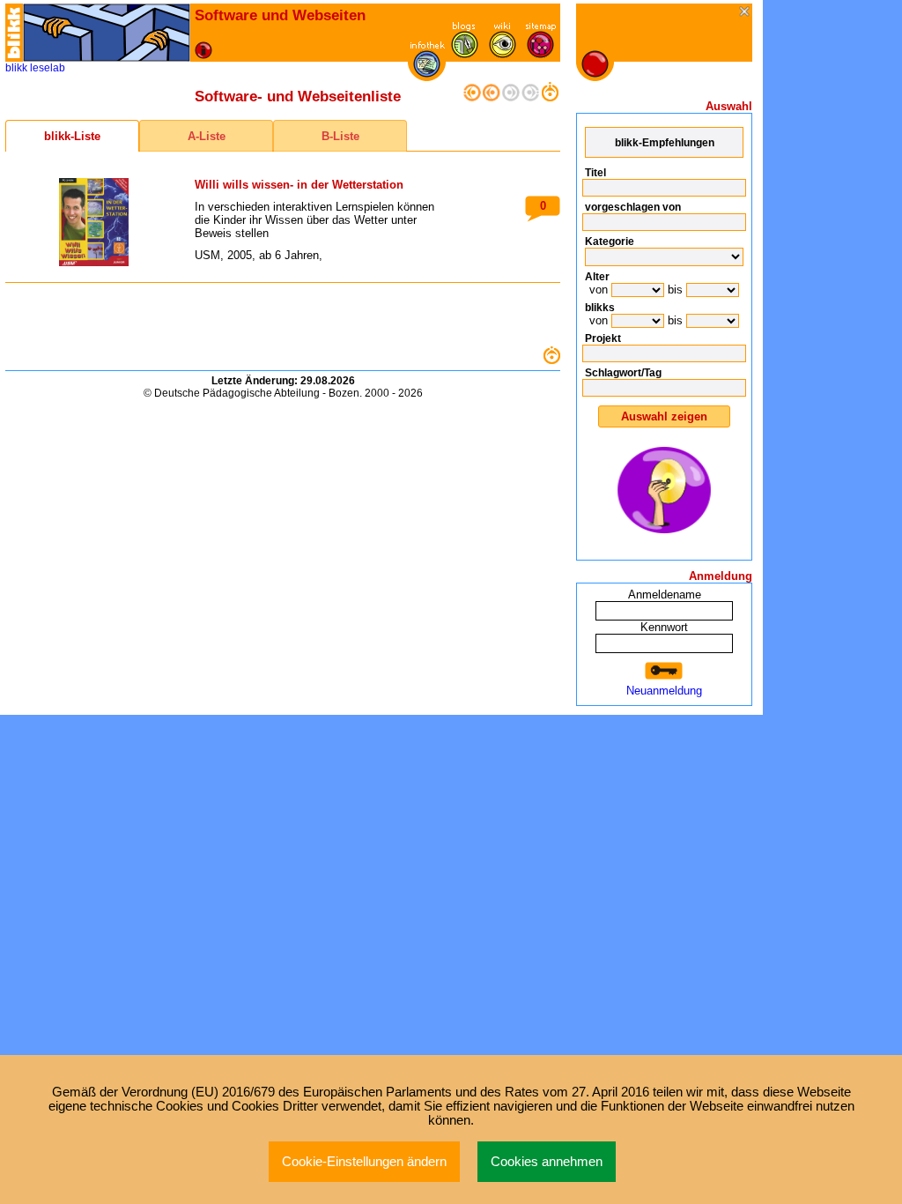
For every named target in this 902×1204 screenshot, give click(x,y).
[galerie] (502, 54)
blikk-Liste (72, 136)
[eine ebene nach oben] (549, 97)
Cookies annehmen (547, 1162)
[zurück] (491, 97)
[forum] (464, 54)
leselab (47, 68)
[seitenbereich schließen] (745, 12)
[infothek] (426, 73)
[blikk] (14, 33)
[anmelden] (664, 671)
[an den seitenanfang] (551, 360)
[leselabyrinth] (106, 33)
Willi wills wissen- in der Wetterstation (299, 184)
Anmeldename (664, 594)
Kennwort (664, 627)
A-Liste (207, 136)
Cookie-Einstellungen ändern (364, 1162)
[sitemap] (540, 54)
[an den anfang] (472, 97)
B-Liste (340, 136)
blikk (16, 68)
